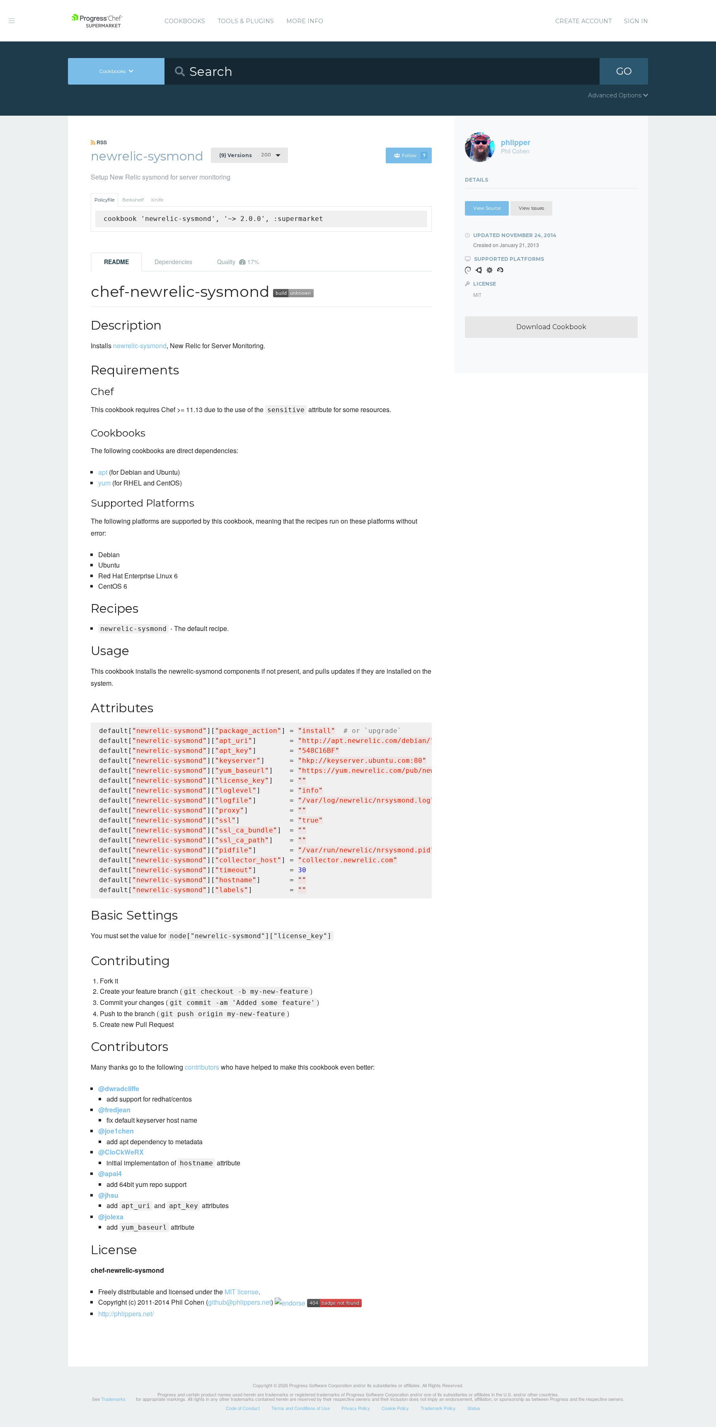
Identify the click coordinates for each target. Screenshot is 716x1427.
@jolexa (110, 1216)
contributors (202, 1067)
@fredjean (114, 1109)
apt (102, 472)
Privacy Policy (355, 1408)
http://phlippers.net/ (126, 1313)
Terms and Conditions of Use (300, 1408)
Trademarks (113, 1398)
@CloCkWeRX (121, 1152)
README (116, 261)
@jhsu (108, 1195)
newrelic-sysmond (140, 345)
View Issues (531, 208)
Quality (238, 261)
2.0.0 (245, 155)
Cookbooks (184, 21)
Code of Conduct (243, 1408)
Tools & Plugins (246, 21)
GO (624, 71)
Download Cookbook (551, 327)
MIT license (242, 1291)
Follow (414, 155)
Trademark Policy (438, 1408)
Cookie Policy (395, 1408)
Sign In (636, 21)
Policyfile (104, 200)
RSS (101, 142)
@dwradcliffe (118, 1088)
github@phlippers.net (239, 1302)
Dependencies (173, 261)
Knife (157, 200)
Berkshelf (133, 200)
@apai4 (110, 1173)
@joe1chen (116, 1131)
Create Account (583, 21)
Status (473, 1408)
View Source (487, 208)
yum (104, 483)
